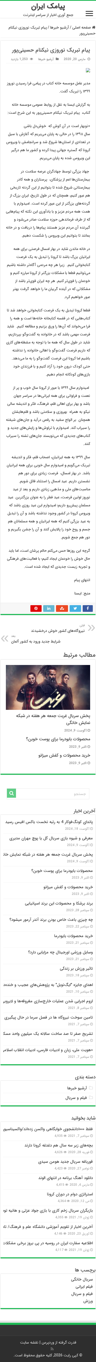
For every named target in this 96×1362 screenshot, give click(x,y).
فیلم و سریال (76, 1098)
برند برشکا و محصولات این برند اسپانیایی (59, 903)
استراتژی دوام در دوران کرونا (70, 1194)
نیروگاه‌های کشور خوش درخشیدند (58, 628)
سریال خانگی (82, 1279)
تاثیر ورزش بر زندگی (76, 968)
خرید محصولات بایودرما (73, 936)
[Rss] (52, 1349)
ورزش (88, 1301)
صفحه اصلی (82, 27)
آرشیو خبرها (59, 27)
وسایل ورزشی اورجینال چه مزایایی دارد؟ (60, 952)
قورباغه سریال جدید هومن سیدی (65, 1162)
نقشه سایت (29, 1342)
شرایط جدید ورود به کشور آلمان (36, 639)
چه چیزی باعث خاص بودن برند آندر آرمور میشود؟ (51, 920)
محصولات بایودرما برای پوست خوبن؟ (58, 739)
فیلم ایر (87, 1286)
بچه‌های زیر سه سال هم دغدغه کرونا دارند (59, 1145)
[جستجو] (11, 793)
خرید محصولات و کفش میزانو (64, 755)
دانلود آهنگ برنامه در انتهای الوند (65, 1178)
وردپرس (48, 1342)
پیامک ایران (48, 6)
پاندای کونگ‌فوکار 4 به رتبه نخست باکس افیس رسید (49, 822)
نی (77, 1286)
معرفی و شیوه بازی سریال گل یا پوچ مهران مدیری (51, 838)
